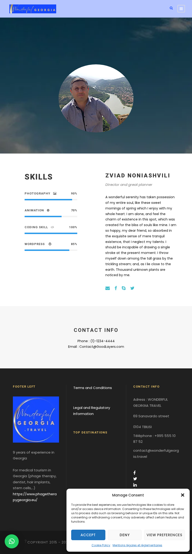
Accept (88, 534)
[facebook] (115, 288)
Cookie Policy (101, 545)
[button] (182, 495)
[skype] (124, 288)
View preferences (164, 534)
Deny (124, 534)
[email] (107, 288)
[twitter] (132, 288)
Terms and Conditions (92, 387)
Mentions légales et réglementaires (137, 545)
